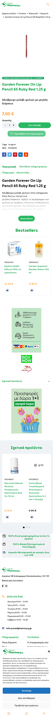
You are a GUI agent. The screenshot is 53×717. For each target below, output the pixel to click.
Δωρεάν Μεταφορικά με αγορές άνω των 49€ (28, 553)
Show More (26, 218)
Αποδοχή (26, 690)
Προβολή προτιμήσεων (26, 705)
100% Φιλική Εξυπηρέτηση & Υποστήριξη (29, 545)
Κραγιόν (44, 13)
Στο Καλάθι (35, 125)
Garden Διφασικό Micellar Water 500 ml (39, 269)
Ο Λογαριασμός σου (37, 642)
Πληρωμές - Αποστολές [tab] (15, 172)
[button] (49, 651)
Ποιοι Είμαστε (9, 642)
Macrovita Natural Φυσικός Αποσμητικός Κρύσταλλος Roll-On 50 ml (13, 489)
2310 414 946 (15, 596)
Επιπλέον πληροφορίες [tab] (33, 166)
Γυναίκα (22, 13)
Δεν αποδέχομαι (26, 698)
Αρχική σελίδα (9, 13)
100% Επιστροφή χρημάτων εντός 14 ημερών (28, 537)
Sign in (44, 713)
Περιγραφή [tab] (9, 166)
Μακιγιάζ (33, 13)
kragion (12, 144)
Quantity (7, 120)
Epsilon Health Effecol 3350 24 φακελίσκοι (12, 269)
